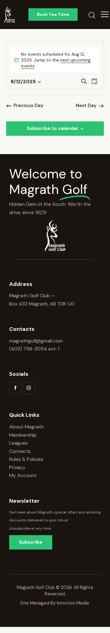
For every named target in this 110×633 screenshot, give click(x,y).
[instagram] (29, 388)
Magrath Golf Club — (32, 295)
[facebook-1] (15, 388)
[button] (105, 14)
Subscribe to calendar (53, 128)
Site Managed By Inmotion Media (55, 603)
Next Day (86, 105)
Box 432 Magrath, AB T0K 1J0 (42, 304)
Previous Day (28, 105)
